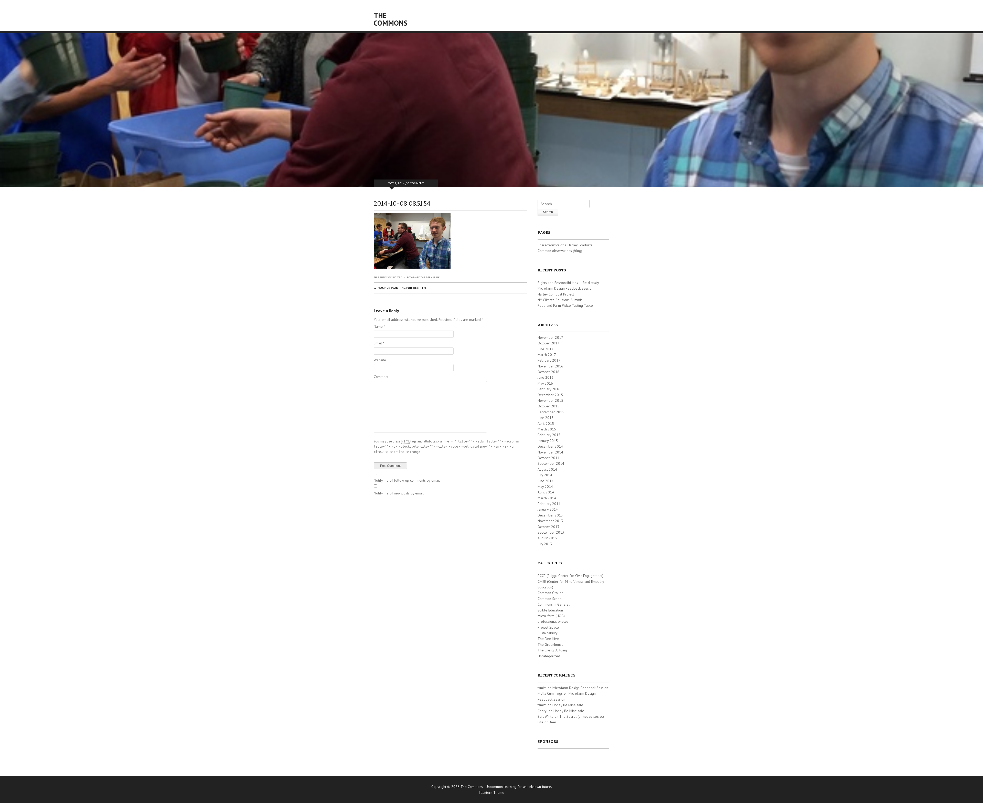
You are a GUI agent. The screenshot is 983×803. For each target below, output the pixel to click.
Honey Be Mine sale (567, 705)
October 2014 (548, 458)
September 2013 (551, 532)
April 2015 (546, 423)
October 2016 (548, 371)
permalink (433, 277)
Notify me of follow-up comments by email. (407, 480)
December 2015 (550, 395)
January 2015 (548, 440)
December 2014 (550, 446)
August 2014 (547, 469)
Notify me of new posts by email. (399, 493)
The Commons (391, 19)
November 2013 (550, 521)
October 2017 (548, 343)
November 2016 (550, 366)
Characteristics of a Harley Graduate (565, 245)
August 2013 (547, 538)
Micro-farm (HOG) (551, 616)
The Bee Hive (548, 638)
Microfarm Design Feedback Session (565, 288)
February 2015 (549, 434)
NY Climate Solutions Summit (560, 300)
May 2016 (545, 383)
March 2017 (547, 354)
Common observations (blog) (560, 250)
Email (379, 343)
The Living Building (552, 650)
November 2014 (550, 452)
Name (379, 326)
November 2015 (550, 400)
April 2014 (546, 492)
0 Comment (415, 183)
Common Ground (550, 592)
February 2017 (549, 360)
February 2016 (549, 389)
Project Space (548, 627)
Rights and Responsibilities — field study (568, 282)
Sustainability (548, 633)
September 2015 (551, 412)
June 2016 (545, 377)
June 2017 (545, 349)
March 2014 (547, 498)
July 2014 (545, 475)
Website (380, 360)
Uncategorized (549, 656)
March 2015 (547, 429)
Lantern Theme (492, 792)
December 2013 (550, 515)
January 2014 (548, 509)
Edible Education (550, 610)
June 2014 (545, 481)
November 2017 (550, 337)
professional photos (553, 621)
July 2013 (545, 544)
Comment (381, 376)
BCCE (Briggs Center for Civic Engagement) (570, 575)
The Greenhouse (550, 644)
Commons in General (554, 604)
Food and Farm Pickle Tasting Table (565, 305)
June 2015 (545, 417)
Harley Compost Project (556, 294)
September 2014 (551, 463)
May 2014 (545, 486)
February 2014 (549, 503)
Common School (550, 598)
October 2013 (548, 526)
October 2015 (548, 406)
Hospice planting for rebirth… (401, 288)
